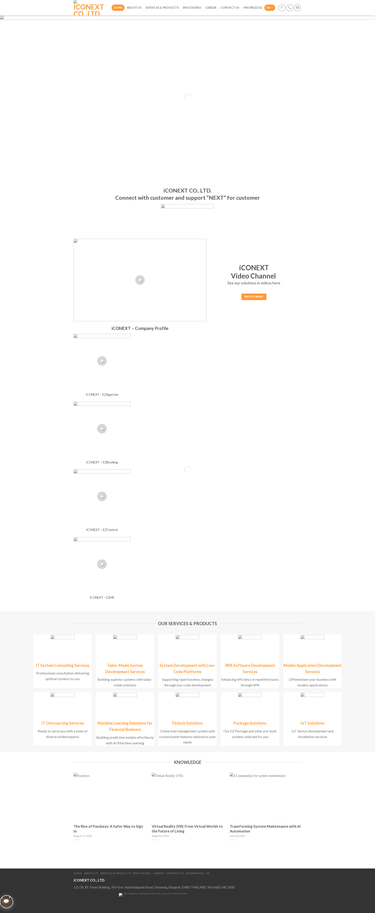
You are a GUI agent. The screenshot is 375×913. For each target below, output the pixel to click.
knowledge (252, 7)
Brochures (192, 7)
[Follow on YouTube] (297, 7)
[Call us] (289, 7)
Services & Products (162, 7)
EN (268, 7)
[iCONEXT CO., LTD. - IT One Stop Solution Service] (89, 7)
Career (211, 7)
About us (134, 7)
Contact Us (229, 7)
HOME (118, 7)
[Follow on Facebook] (281, 7)
